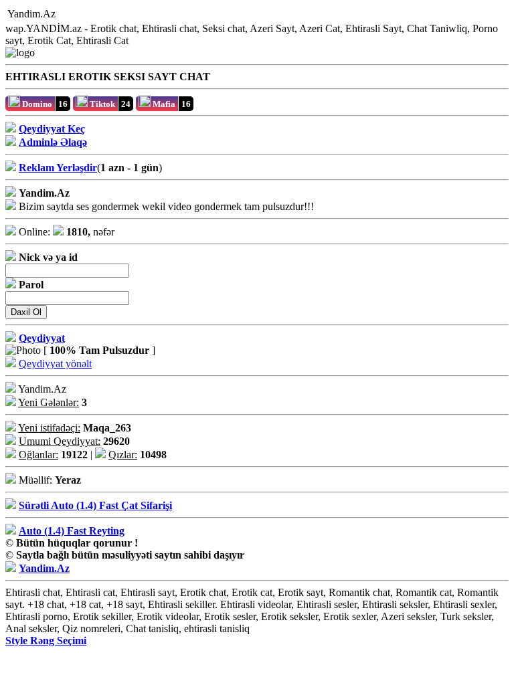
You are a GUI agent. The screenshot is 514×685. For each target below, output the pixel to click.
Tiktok (101, 104)
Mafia (163, 104)
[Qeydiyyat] (130, 14)
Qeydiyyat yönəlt (55, 363)
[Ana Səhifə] (63, 14)
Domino (36, 104)
